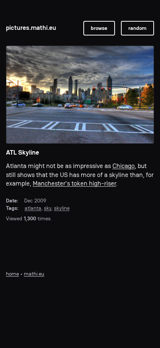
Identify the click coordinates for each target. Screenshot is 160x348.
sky (47, 208)
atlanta (33, 208)
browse (99, 28)
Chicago (123, 166)
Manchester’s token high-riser (74, 183)
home (12, 273)
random (137, 28)
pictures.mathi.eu (31, 28)
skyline (62, 208)
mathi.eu (34, 273)
